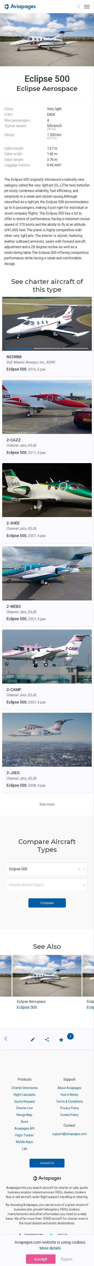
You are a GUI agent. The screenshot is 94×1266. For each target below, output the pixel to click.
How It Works (69, 1094)
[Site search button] (78, 6)
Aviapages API (24, 1128)
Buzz (24, 1121)
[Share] (47, 1039)
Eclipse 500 (27, 1007)
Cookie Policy (69, 1115)
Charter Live (24, 1108)
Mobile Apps (24, 1142)
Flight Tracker (24, 1135)
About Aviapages (69, 1088)
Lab (24, 1148)
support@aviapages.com (69, 1134)
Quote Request (24, 1101)
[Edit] (32, 1039)
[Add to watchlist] (61, 1039)
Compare (47, 903)
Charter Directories (25, 1088)
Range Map (24, 1115)
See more (47, 804)
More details (50, 1248)
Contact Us (47, 1163)
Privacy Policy (69, 1108)
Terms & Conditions (69, 1101)
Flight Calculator (25, 1094)
